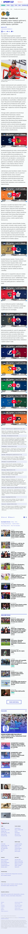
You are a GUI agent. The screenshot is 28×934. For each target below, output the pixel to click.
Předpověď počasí (8, 873)
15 (13, 31)
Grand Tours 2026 (18, 835)
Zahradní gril (12, 885)
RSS (1, 903)
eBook (4, 31)
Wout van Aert (17, 834)
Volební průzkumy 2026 (5, 829)
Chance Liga (13, 617)
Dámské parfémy (17, 894)
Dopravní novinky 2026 (19, 862)
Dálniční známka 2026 (19, 861)
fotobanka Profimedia (5, 918)
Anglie (12, 573)
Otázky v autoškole (18, 865)
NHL (16, 521)
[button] (14, 69)
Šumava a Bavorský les (5, 862)
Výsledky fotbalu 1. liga (5, 845)
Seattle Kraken (15, 523)
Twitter (2, 908)
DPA (21, 917)
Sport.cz (3, 27)
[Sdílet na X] (26, 517)
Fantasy (3, 5)
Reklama (2, 909)
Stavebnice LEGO (10, 894)
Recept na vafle (17, 849)
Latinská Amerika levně (5, 865)
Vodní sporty (13, 680)
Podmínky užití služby (18, 902)
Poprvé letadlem (4, 861)
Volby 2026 (3, 828)
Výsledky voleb (3, 831)
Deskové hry (3, 895)
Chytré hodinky (12, 895)
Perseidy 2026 (14, 873)
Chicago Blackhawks (6, 523)
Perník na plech (17, 851)
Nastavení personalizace (19, 909)
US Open (12, 530)
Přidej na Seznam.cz (4, 911)
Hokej (12, 5)
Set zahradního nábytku (5, 885)
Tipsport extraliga (4, 846)
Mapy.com (3, 873)
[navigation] (2, 2)
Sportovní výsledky (15, 649)
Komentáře (4, 711)
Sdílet (9, 31)
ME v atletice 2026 (4, 848)
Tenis (16, 5)
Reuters (23, 917)
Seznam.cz (20, 1)
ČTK (6, 27)
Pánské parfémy (18, 895)
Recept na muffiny (18, 845)
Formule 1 (2, 849)
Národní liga (13, 592)
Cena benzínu (19, 873)
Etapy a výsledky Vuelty (19, 829)
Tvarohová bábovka (18, 848)
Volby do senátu (4, 834)
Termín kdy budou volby (5, 832)
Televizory (7, 895)
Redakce (2, 902)
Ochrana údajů (17, 903)
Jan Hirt (16, 831)
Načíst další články (14, 702)
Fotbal (8, 5)
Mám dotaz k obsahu (18, 905)
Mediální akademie (18, 906)
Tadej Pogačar (17, 832)
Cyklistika (13, 551)
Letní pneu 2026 (17, 859)
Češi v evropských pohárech (6, 875)
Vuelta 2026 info (17, 828)
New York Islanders (15, 525)
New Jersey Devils (5, 525)
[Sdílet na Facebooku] (24, 517)
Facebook (2, 905)
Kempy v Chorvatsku (4, 859)
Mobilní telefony (4, 894)
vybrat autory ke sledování (6, 28)
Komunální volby (4, 835)
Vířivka (16, 885)
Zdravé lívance (17, 846)
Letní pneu (22, 894)
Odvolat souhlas (17, 908)
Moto (19, 5)
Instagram (3, 906)
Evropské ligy (13, 603)
